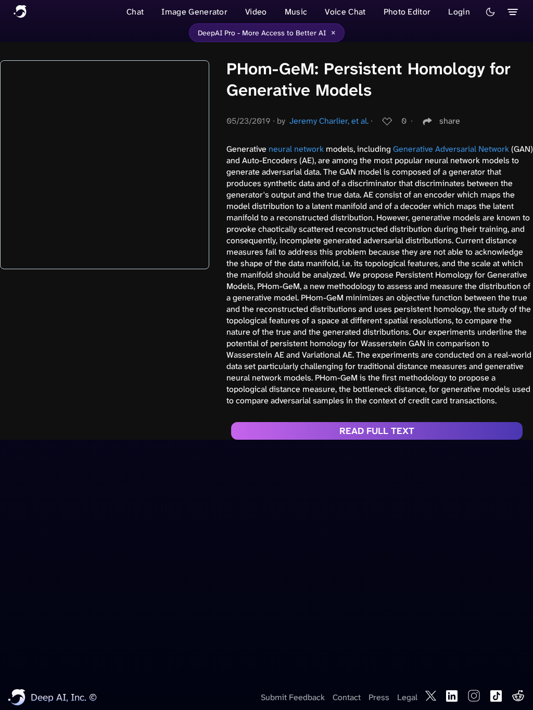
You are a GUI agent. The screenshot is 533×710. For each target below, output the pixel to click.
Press (379, 697)
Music (296, 11)
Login (459, 11)
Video (256, 11)
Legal (407, 697)
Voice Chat (345, 11)
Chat (135, 11)
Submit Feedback (293, 697)
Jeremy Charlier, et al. (329, 120)
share (449, 120)
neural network (296, 148)
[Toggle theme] (490, 12)
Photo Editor (407, 11)
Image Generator (194, 11)
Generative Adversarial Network (451, 148)
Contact (347, 697)
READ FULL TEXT (376, 431)
